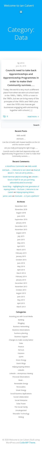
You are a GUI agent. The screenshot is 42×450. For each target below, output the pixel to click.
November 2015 (21, 229)
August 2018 (21, 213)
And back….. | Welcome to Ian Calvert (16, 170)
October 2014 (21, 260)
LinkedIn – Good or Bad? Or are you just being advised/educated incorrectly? (23, 180)
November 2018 (21, 209)
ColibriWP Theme (27, 442)
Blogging (21, 323)
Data (21, 343)
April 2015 (21, 246)
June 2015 (21, 239)
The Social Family (21, 407)
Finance (21, 347)
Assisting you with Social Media (21, 316)
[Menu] (21, 12)
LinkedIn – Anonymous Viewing (21, 373)
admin (22, 63)
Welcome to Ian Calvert (19, 5)
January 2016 (21, 223)
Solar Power (21, 403)
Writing (21, 417)
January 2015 (21, 256)
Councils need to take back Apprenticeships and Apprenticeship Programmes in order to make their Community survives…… (21, 153)
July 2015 (21, 236)
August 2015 (21, 233)
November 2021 (21, 206)
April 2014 (21, 270)
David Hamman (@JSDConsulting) (15, 177)
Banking (21, 320)
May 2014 (21, 266)
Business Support (21, 336)
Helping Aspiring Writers (25, 192)
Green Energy (21, 360)
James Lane (7, 196)
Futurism (21, 353)
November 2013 (21, 286)
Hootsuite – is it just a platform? (27, 196)
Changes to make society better (21, 340)
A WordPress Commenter (15, 166)
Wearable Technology (21, 414)
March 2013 (21, 307)
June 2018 (21, 216)
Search (36, 125)
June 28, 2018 (21, 66)
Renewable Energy (21, 383)
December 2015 (21, 226)
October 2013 (21, 290)
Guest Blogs (21, 363)
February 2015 (21, 253)
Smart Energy (21, 390)
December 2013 (21, 283)
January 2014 (21, 280)
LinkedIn (21, 370)
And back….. (21, 139)
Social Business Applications (21, 393)
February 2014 (21, 276)
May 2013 (21, 300)
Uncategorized (21, 410)
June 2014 (21, 263)
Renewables (21, 387)
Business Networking (21, 326)
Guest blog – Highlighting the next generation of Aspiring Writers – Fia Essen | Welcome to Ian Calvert (21, 189)
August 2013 (21, 293)
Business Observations (21, 330)
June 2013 (21, 296)
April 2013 (21, 303)
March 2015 (21, 250)
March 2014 (21, 273)
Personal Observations (21, 377)
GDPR (21, 357)
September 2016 (21, 219)
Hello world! (21, 135)
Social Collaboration (21, 397)
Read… (21, 380)
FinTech (21, 350)
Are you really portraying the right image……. (21, 148)
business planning (21, 333)
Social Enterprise (21, 400)
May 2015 (21, 243)
